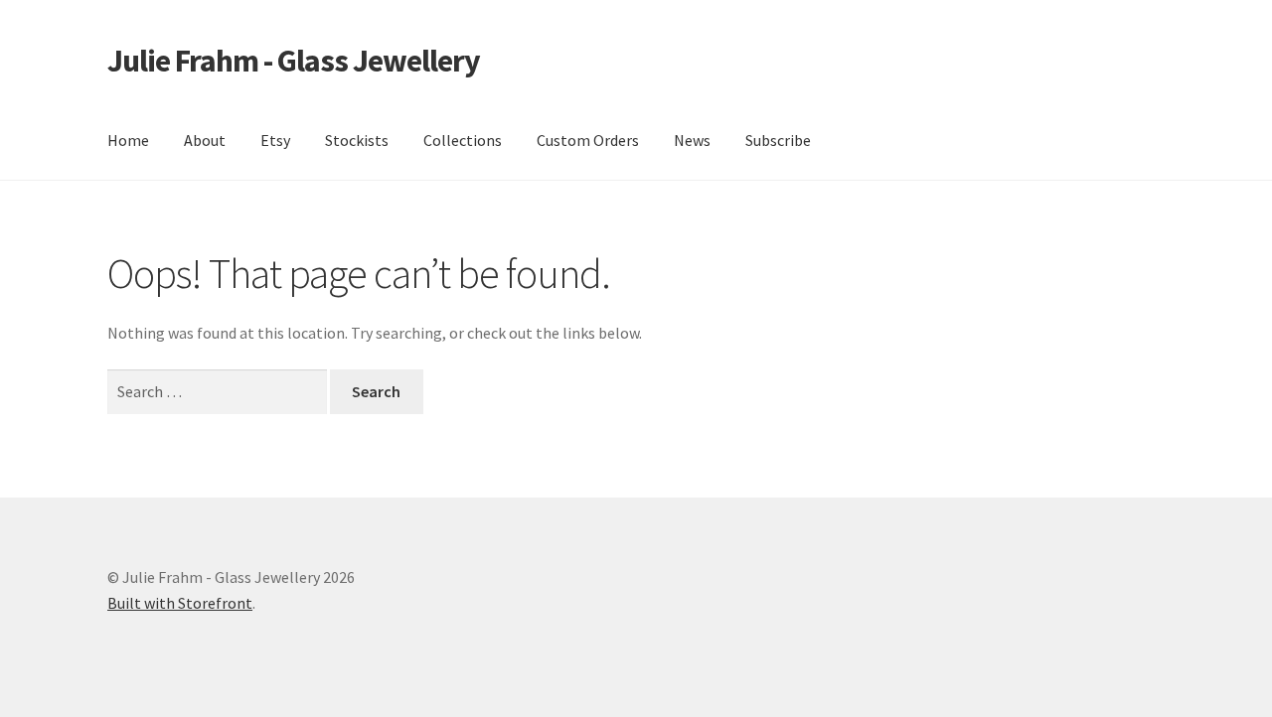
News (692, 140)
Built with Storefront (179, 603)
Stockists (357, 140)
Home (128, 140)
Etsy (275, 140)
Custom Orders (588, 140)
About (205, 140)
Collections (462, 140)
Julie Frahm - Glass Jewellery (293, 60)
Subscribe (778, 140)
